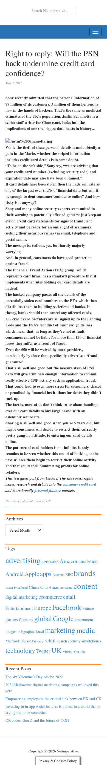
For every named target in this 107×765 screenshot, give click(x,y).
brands (84, 572)
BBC (69, 574)
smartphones (91, 641)
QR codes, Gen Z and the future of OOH (37, 720)
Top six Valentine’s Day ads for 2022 (34, 676)
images (10, 631)
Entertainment (19, 608)
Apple (32, 574)
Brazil (9, 588)
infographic (26, 631)
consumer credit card (79, 484)
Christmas (49, 587)
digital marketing (21, 597)
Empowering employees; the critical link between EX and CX (53, 698)
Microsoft (13, 641)
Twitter (43, 651)
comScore (66, 588)
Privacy (37, 641)
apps (45, 573)
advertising (22, 560)
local (40, 631)
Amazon (69, 561)
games (11, 619)
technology (20, 650)
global (43, 618)
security (39, 501)
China (34, 587)
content (85, 585)
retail (49, 640)
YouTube (79, 651)
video (67, 651)
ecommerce (50, 596)
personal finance (48, 490)
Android (14, 574)
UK (48, 501)
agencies (49, 561)
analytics (88, 561)
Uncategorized (15, 501)
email (29, 501)
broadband (21, 587)
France (88, 608)
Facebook (66, 607)
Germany (26, 619)
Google (63, 618)
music (26, 641)
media (86, 630)
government (84, 619)
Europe (42, 608)
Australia (58, 574)
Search (62, 641)
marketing (60, 630)
